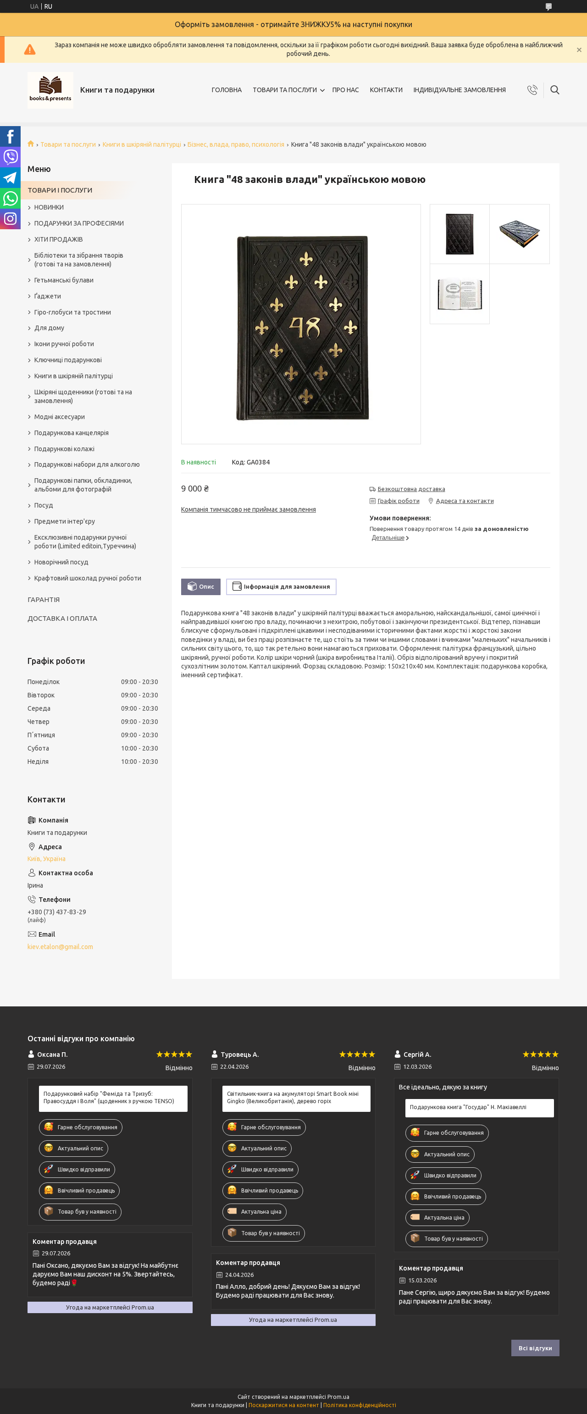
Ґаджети (47, 296)
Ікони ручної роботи (64, 344)
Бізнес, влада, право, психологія (236, 144)
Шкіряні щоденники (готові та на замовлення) (83, 396)
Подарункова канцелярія (71, 432)
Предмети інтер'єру (64, 521)
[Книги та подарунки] (50, 90)
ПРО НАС (345, 90)
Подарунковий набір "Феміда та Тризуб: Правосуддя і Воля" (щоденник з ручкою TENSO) (109, 1097)
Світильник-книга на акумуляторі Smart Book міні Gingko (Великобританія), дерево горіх (293, 1097)
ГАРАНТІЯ (44, 599)
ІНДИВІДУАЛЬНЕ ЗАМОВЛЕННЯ (460, 90)
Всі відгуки (535, 1348)
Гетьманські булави (64, 280)
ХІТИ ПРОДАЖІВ (58, 239)
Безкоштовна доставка (411, 489)
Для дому (49, 327)
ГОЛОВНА (227, 90)
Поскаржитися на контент (284, 1405)
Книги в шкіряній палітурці (142, 144)
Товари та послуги (68, 144)
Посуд (43, 505)
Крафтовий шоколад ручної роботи (87, 578)
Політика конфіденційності (359, 1405)
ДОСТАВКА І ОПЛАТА (62, 618)
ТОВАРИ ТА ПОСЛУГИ (285, 90)
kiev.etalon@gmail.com (60, 946)
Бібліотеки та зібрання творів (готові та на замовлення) (78, 260)
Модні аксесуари (59, 416)
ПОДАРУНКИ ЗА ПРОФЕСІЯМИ (79, 223)
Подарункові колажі (64, 449)
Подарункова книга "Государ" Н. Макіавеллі (468, 1107)
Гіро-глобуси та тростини (72, 312)
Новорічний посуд (61, 562)
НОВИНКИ (49, 207)
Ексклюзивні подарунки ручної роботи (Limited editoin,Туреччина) (85, 542)
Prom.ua (338, 1397)
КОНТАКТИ (386, 90)
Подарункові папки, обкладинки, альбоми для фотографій (83, 485)
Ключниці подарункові (68, 360)
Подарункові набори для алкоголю (87, 464)
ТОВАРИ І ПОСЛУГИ (60, 190)
